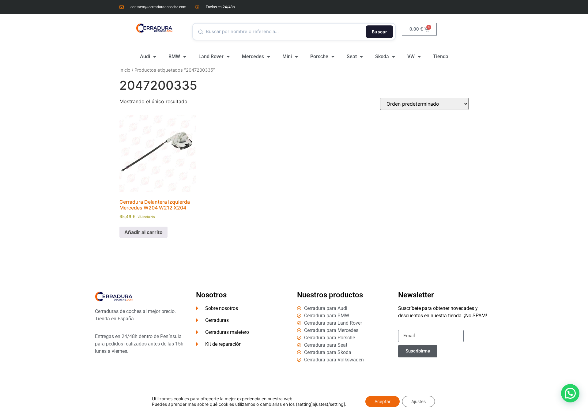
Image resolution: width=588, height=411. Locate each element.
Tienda (440, 56)
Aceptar (382, 401)
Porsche (319, 56)
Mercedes (253, 56)
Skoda (382, 56)
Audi (145, 56)
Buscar (379, 31)
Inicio (124, 70)
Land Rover (211, 56)
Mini (287, 56)
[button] (570, 393)
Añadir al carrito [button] (143, 232)
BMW (174, 56)
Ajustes (418, 401)
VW (411, 56)
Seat (352, 56)
